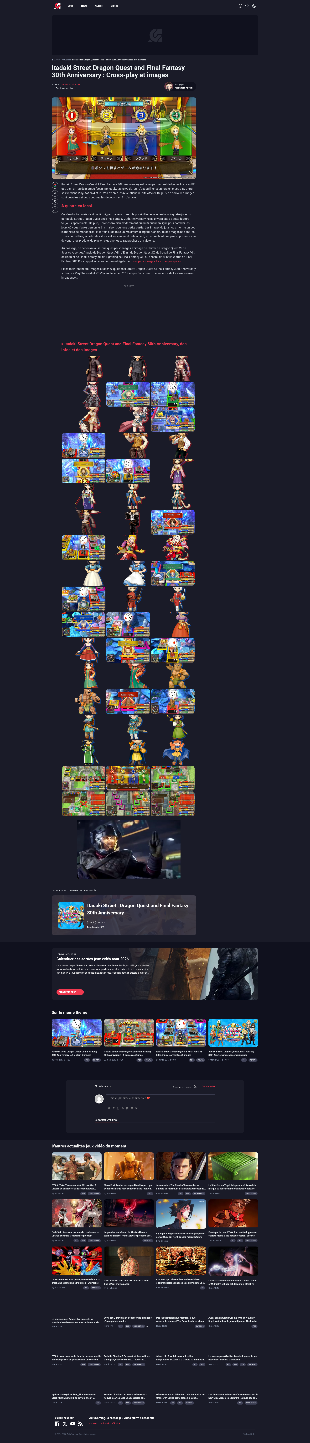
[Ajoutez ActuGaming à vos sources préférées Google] (55, 185)
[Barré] (123, 1108)
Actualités (66, 60)
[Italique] (114, 1108)
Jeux (70, 6)
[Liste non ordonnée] (132, 1108)
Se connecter (208, 1086)
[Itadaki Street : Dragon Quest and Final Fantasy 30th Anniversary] (71, 915)
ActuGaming (57, 6)
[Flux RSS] (80, 1424)
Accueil (57, 60)
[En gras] (109, 1108)
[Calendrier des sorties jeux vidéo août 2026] (155, 974)
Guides (99, 6)
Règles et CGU (249, 1434)
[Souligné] (118, 1108)
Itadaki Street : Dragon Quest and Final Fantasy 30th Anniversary (137, 909)
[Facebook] (57, 1424)
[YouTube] (72, 1424)
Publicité (104, 1423)
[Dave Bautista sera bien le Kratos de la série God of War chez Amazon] (129, 1261)
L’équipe (116, 1423)
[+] (137, 1108)
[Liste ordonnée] (127, 1108)
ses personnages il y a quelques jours (156, 261)
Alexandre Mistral (184, 87)
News (84, 6)
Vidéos (114, 6)
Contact (93, 1423)
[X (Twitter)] (65, 1424)
